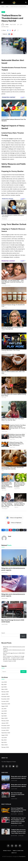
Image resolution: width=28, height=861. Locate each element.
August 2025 (4, 706)
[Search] (26, 2)
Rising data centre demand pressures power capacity (18, 777)
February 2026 (5, 691)
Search (3, 633)
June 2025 (4, 711)
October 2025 (5, 701)
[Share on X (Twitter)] (10, 30)
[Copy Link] (15, 30)
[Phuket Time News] (14, 2)
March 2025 (4, 718)
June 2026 (4, 682)
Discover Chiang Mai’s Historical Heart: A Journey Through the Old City (18, 809)
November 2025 (5, 699)
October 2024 (5, 730)
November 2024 (5, 728)
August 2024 (4, 735)
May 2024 (4, 740)
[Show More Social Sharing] (18, 30)
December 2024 (5, 725)
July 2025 (3, 708)
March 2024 (4, 744)
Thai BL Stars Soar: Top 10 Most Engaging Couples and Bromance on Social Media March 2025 (18, 820)
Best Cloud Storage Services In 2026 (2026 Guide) (17, 794)
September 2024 (5, 732)
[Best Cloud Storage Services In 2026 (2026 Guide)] (14, 609)
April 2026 (4, 687)
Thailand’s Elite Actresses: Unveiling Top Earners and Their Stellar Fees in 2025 (18, 831)
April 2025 (4, 716)
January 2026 (4, 694)
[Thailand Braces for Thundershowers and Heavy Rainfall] (14, 46)
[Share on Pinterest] (12, 30)
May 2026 (3, 684)
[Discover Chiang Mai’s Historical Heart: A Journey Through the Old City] (5, 810)
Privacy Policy (7, 850)
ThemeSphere (22, 856)
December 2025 (5, 696)
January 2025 (4, 723)
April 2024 (4, 742)
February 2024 (5, 747)
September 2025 (5, 703)
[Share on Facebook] (8, 30)
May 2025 (3, 713)
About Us (14, 852)
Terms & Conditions (18, 850)
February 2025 (5, 720)
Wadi (7, 24)
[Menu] (2, 2)
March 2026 (4, 689)
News (3, 12)
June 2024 (4, 737)
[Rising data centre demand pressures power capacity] (14, 557)
